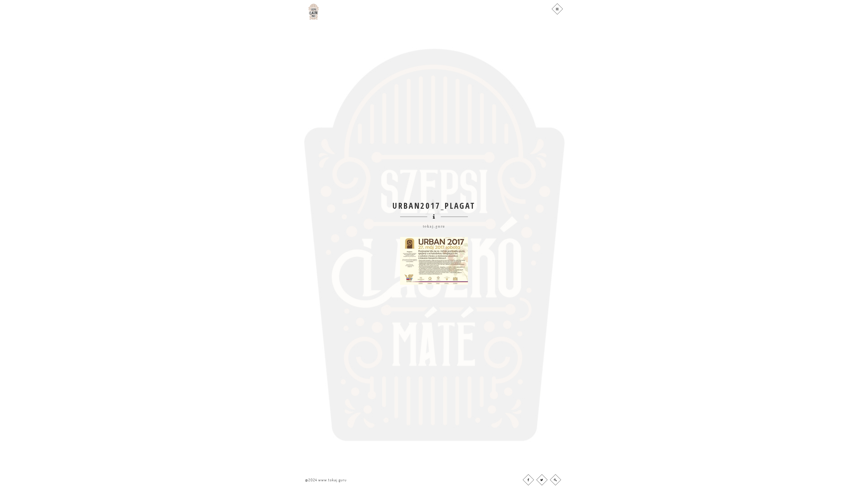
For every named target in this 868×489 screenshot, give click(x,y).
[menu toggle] (557, 9)
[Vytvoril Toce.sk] (555, 480)
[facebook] (528, 480)
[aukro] (542, 480)
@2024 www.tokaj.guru (326, 480)
